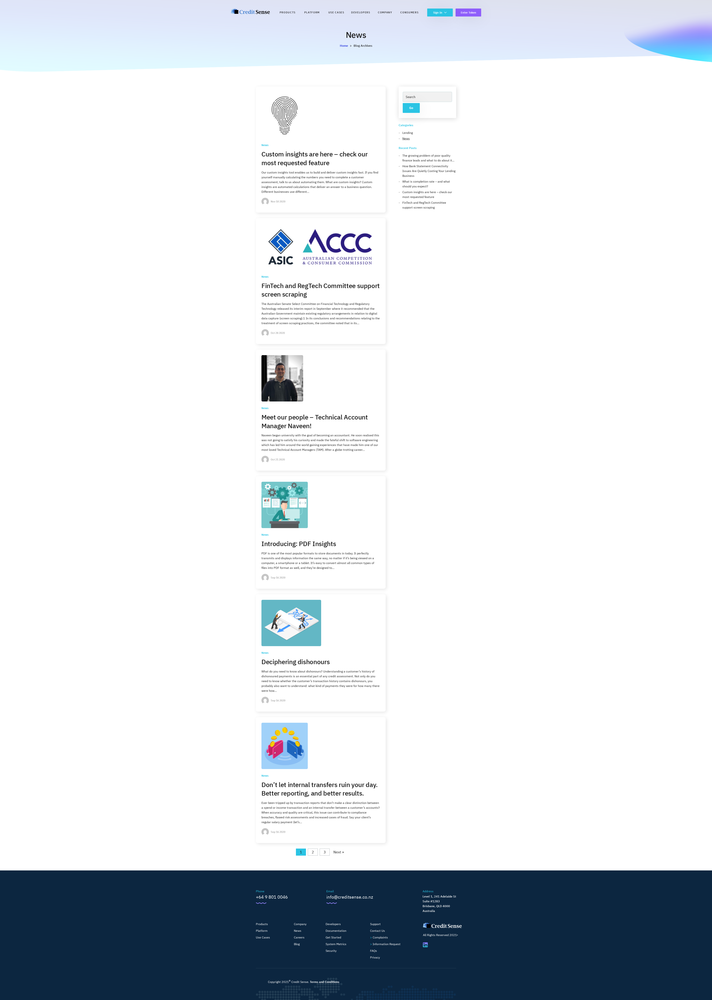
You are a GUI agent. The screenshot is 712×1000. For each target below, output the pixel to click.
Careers (299, 937)
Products (288, 12)
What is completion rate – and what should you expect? (426, 184)
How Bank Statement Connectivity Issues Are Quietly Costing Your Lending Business (428, 171)
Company (385, 12)
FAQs (373, 951)
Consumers (409, 12)
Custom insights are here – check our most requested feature (314, 158)
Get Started (333, 937)
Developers (360, 12)
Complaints (380, 937)
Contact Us (377, 931)
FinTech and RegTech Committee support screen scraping (424, 205)
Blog (297, 944)
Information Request (386, 944)
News (264, 145)
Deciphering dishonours (295, 661)
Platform (312, 12)
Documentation (336, 931)
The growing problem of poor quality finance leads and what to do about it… (428, 158)
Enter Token (468, 12)
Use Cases (336, 12)
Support (375, 924)
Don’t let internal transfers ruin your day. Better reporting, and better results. (319, 789)
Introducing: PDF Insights (298, 543)
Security (331, 951)
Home (344, 45)
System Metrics (336, 944)
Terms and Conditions (324, 982)
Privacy (375, 957)
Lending (407, 133)
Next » (338, 852)
